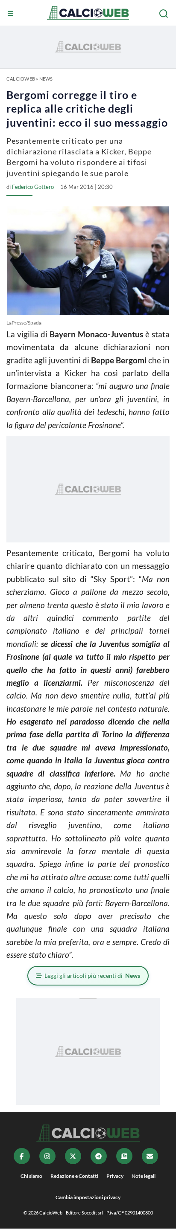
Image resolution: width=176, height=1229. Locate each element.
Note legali (143, 1176)
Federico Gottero (33, 186)
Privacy (114, 1176)
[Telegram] (99, 1156)
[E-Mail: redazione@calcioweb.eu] (150, 1156)
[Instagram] (47, 1156)
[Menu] (11, 13)
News (46, 78)
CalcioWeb (20, 78)
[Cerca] (164, 13)
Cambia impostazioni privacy (88, 1197)
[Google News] (124, 1156)
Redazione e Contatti (74, 1176)
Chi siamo (31, 1176)
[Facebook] (22, 1156)
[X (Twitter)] (73, 1156)
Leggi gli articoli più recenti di (92, 975)
